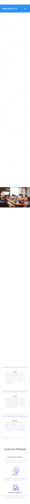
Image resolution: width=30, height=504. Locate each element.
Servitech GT (9, 8)
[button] (25, 8)
